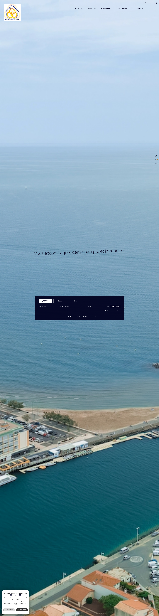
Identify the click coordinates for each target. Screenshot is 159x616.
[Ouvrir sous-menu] (112, 8)
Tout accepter (22, 610)
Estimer (75, 301)
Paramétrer (9, 610)
